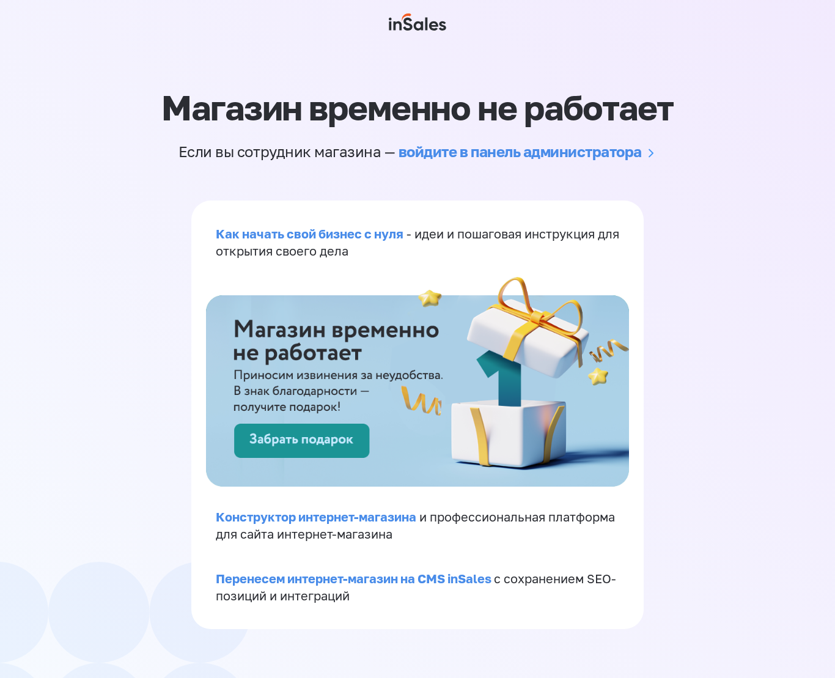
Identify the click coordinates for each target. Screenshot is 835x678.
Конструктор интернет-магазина (316, 516)
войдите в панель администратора (520, 151)
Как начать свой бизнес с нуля (309, 233)
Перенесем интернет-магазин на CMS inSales (355, 578)
